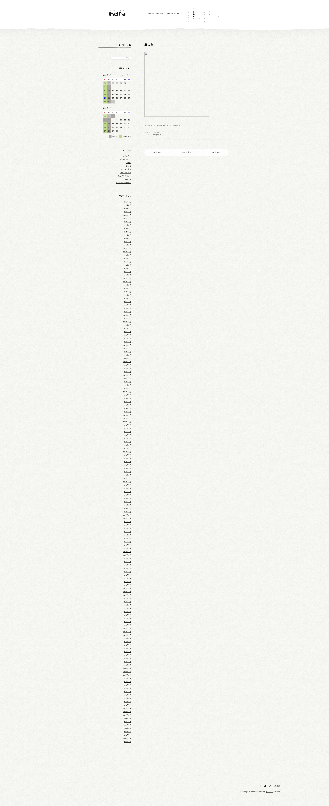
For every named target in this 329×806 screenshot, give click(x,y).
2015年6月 (127, 495)
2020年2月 (127, 372)
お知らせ (194, 17)
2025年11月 (127, 215)
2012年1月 (127, 625)
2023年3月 (127, 305)
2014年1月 (127, 548)
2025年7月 (127, 228)
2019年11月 (127, 378)
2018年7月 (127, 402)
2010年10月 (127, 675)
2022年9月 (127, 325)
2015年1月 (127, 512)
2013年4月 (127, 575)
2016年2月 (127, 472)
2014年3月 (127, 542)
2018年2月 (127, 408)
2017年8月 (127, 428)
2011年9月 (127, 638)
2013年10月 (127, 555)
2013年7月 (127, 565)
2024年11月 (127, 248)
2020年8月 (127, 365)
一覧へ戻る (186, 152)
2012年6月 (127, 608)
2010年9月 (127, 678)
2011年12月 (127, 628)
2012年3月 (127, 618)
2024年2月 (127, 272)
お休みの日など (125, 159)
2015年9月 (127, 485)
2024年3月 (127, 268)
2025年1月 (127, 245)
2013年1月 (127, 585)
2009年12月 (127, 708)
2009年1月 (127, 732)
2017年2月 (127, 445)
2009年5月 (127, 728)
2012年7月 (127, 605)
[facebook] (261, 786)
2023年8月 (127, 288)
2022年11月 (127, 318)
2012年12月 (127, 588)
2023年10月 (127, 282)
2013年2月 (127, 582)
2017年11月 (127, 418)
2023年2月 (127, 308)
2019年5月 (127, 382)
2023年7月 (127, 292)
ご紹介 (128, 166)
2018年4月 (127, 405)
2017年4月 (127, 442)
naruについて (204, 17)
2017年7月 (127, 432)
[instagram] (270, 786)
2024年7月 (127, 258)
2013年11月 (127, 552)
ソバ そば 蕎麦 (125, 173)
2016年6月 (127, 462)
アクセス (199, 17)
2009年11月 (127, 712)
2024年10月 (127, 252)
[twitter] (265, 786)
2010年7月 (127, 685)
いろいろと (156, 132)
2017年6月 (127, 435)
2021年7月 (127, 352)
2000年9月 (127, 742)
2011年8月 (127, 642)
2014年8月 (127, 525)
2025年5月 (127, 235)
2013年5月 (127, 572)
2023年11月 (127, 278)
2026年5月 (127, 205)
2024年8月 (127, 255)
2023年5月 (127, 298)
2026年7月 (127, 202)
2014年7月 (127, 528)
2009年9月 (127, 718)
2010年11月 (127, 672)
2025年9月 (127, 222)
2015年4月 (127, 502)
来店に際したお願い (123, 183)
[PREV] (122, 75)
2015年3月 (127, 505)
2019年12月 (127, 375)
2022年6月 (127, 335)
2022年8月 (127, 328)
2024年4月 (127, 265)
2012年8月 (127, 602)
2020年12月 (127, 358)
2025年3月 (127, 238)
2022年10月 (127, 322)
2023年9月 (127, 285)
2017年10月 (127, 422)
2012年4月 (127, 615)
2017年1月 (127, 448)
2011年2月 (127, 662)
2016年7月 (127, 458)
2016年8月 (127, 455)
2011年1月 (127, 665)
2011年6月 (127, 648)
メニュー (209, 17)
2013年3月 (127, 578)
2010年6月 (127, 688)
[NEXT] (127, 75)
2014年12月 (127, 515)
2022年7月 (127, 332)
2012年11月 (127, 592)
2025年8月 (127, 225)
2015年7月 (127, 492)
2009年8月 (127, 722)
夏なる (148, 44)
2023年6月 (127, 295)
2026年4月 (127, 208)
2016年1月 (127, 475)
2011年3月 (127, 658)
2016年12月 (127, 452)
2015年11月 (127, 478)
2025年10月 (127, 218)
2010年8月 (127, 682)
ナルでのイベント (124, 176)
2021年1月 (127, 355)
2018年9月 (127, 395)
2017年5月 (127, 438)
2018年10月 (127, 392)
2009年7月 (127, 725)
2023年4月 (127, 302)
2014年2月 (127, 545)
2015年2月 (127, 508)
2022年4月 (127, 338)
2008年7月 (127, 735)
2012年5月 (127, 612)
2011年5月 (127, 652)
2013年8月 (127, 562)
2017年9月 (127, 425)
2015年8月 (127, 488)
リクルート (127, 179)
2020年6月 (127, 368)
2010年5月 (127, 692)
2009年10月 (127, 715)
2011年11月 (127, 632)
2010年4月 (127, 695)
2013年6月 (127, 568)
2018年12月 (127, 388)
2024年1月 (127, 275)
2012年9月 (127, 598)
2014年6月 (127, 532)
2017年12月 (127, 415)
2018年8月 (127, 398)
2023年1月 (127, 312)
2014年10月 (127, 518)
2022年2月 (127, 342)
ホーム (218, 17)
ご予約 (128, 163)
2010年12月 (127, 668)
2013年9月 (127, 558)
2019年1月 (127, 385)
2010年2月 (127, 702)
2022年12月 (127, 315)
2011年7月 (127, 645)
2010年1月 (127, 705)
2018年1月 (127, 412)
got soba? (277, 786)
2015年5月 (127, 498)
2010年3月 (127, 698)
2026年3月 (127, 212)
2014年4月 (127, 538)
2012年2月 (127, 622)
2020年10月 (127, 362)
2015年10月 (127, 482)
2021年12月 (127, 345)
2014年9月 (127, 522)
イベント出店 (126, 169)
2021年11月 (127, 348)
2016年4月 (127, 465)
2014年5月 (127, 535)
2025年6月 (127, 232)
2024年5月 (127, 262)
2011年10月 (127, 635)
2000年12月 (127, 738)
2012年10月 (127, 595)
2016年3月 (127, 468)
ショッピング (188, 17)
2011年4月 (127, 655)
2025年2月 (127, 242)
